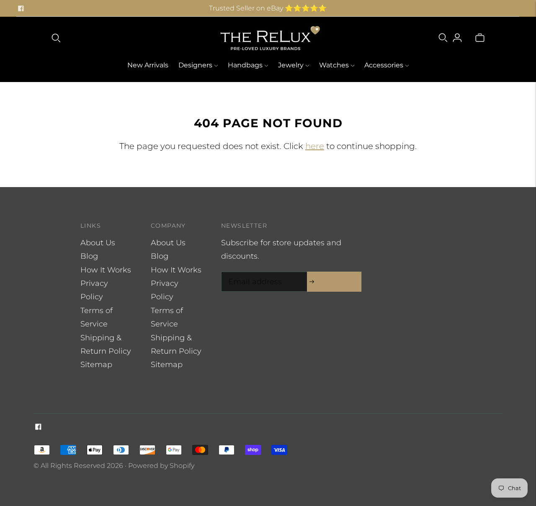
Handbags (245, 65)
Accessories (383, 65)
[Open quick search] (56, 37)
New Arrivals (147, 65)
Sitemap (96, 364)
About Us (97, 242)
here (314, 146)
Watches (334, 65)
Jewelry (291, 65)
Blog (89, 256)
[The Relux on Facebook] (21, 8)
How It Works (105, 270)
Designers (195, 65)
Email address (252, 273)
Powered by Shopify (161, 466)
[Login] (457, 37)
